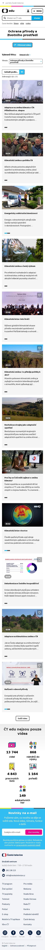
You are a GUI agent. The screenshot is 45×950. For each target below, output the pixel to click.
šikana (16, 23)
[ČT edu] (8, 11)
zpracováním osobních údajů (28, 845)
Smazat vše (24, 54)
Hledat (37, 18)
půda (22, 23)
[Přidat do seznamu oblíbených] (39, 83)
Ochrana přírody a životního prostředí (21, 61)
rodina (28, 23)
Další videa (22, 718)
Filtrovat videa (24, 45)
